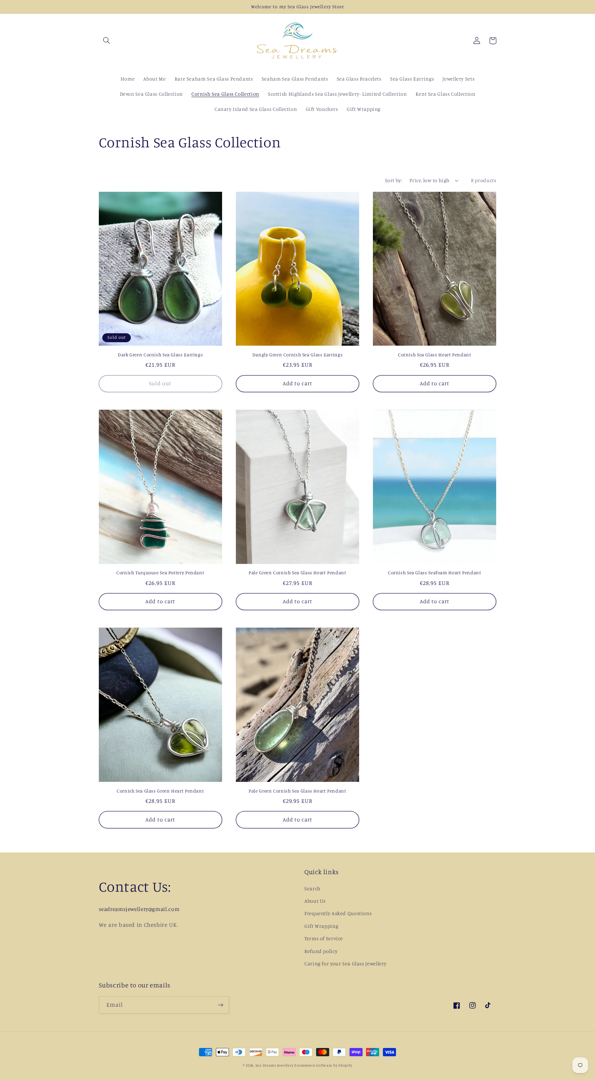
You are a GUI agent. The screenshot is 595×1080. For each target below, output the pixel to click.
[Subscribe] (220, 1004)
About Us (315, 901)
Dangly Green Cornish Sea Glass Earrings (297, 354)
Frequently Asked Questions (338, 913)
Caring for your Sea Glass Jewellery (345, 963)
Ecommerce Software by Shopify (323, 1065)
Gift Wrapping (321, 926)
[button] (107, 41)
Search (312, 888)
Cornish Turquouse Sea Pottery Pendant (160, 572)
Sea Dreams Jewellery (274, 1065)
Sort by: (393, 180)
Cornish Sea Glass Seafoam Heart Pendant (434, 572)
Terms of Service (323, 938)
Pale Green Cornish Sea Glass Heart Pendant (297, 572)
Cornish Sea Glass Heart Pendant (434, 354)
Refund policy (320, 951)
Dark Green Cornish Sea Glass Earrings (160, 354)
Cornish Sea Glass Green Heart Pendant (160, 791)
